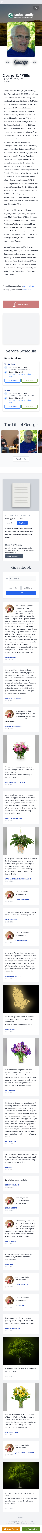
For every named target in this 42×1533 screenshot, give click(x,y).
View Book (10, 523)
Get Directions (12, 380)
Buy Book (22, 523)
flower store (26, 289)
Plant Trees (29, 380)
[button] (21, 749)
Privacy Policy (15, 1523)
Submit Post (21, 593)
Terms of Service (27, 1523)
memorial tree (28, 286)
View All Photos (21, 459)
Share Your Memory (14, 556)
